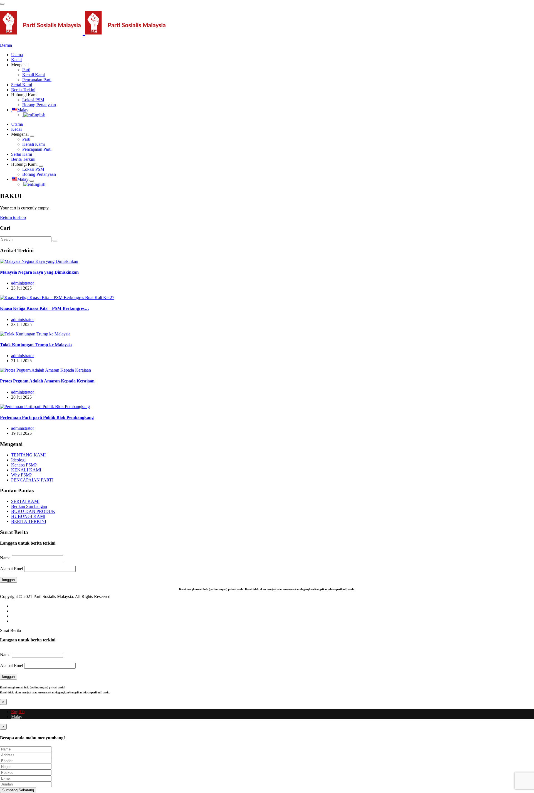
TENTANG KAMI (28, 455)
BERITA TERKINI (28, 521)
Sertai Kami (21, 84)
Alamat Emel (11, 568)
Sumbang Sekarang (18, 790)
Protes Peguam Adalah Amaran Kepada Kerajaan (47, 381)
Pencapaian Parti (36, 79)
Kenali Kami (33, 74)
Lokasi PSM (33, 99)
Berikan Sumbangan (29, 506)
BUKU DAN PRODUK (33, 511)
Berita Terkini (23, 89)
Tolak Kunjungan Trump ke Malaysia (36, 344)
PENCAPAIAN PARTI (32, 480)
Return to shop (13, 217)
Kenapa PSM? (24, 465)
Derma (6, 45)
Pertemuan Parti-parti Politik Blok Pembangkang (47, 417)
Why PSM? (21, 475)
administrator (22, 283)
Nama (5, 557)
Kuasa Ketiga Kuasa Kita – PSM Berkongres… (44, 308)
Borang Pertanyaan (39, 104)
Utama (17, 54)
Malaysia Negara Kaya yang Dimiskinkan (39, 272)
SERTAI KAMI (25, 501)
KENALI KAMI (26, 470)
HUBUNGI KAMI (28, 516)
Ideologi (18, 460)
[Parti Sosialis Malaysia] (83, 31)
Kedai (16, 59)
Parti (26, 69)
